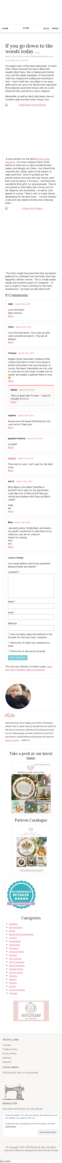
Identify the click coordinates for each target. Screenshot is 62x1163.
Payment (7, 1062)
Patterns (24, 60)
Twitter (12, 1079)
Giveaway (14, 948)
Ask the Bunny (15, 927)
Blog (46, 28)
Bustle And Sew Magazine (21, 934)
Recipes (13, 983)
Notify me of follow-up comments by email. (29, 644)
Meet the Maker (17, 966)
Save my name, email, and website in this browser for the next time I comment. (30, 636)
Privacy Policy (9, 1054)
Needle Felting (16, 969)
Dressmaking (15, 941)
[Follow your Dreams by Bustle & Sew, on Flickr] (31, 238)
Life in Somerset (16, 962)
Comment (14, 572)
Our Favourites (16, 972)
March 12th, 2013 (23, 304)
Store (26, 28)
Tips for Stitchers (17, 990)
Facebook (5, 1079)
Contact (7, 1045)
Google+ (33, 1079)
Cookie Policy (10, 1126)
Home (5, 28)
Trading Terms (10, 1049)
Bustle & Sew (31, 12)
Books (12, 931)
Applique (13, 924)
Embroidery (14, 945)
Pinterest (26, 1079)
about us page (12, 740)
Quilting (13, 979)
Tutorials (13, 993)
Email (11, 613)
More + (56, 28)
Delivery (7, 1058)
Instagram (19, 1079)
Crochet (13, 938)
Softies (12, 986)
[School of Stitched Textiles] (21, 895)
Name (11, 602)
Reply (11, 316)
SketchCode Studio (48, 1150)
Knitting (13, 955)
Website (12, 623)
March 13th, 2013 (26, 353)
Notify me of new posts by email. (28, 651)
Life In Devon (15, 959)
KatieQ (12, 458)
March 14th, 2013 (22, 522)
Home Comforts (16, 952)
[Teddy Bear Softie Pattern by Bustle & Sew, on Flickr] (31, 129)
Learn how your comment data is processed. (28, 668)
